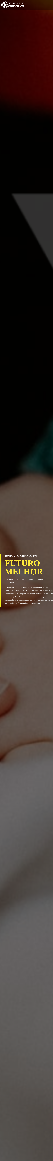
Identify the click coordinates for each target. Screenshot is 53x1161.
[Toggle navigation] (50, 5)
